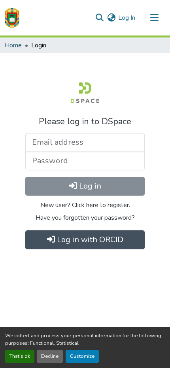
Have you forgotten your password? (85, 217)
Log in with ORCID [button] (89, 239)
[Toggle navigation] (154, 17)
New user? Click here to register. (85, 205)
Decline (50, 356)
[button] (12, 18)
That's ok (19, 356)
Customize (82, 356)
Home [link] (13, 45)
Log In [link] (126, 17)
